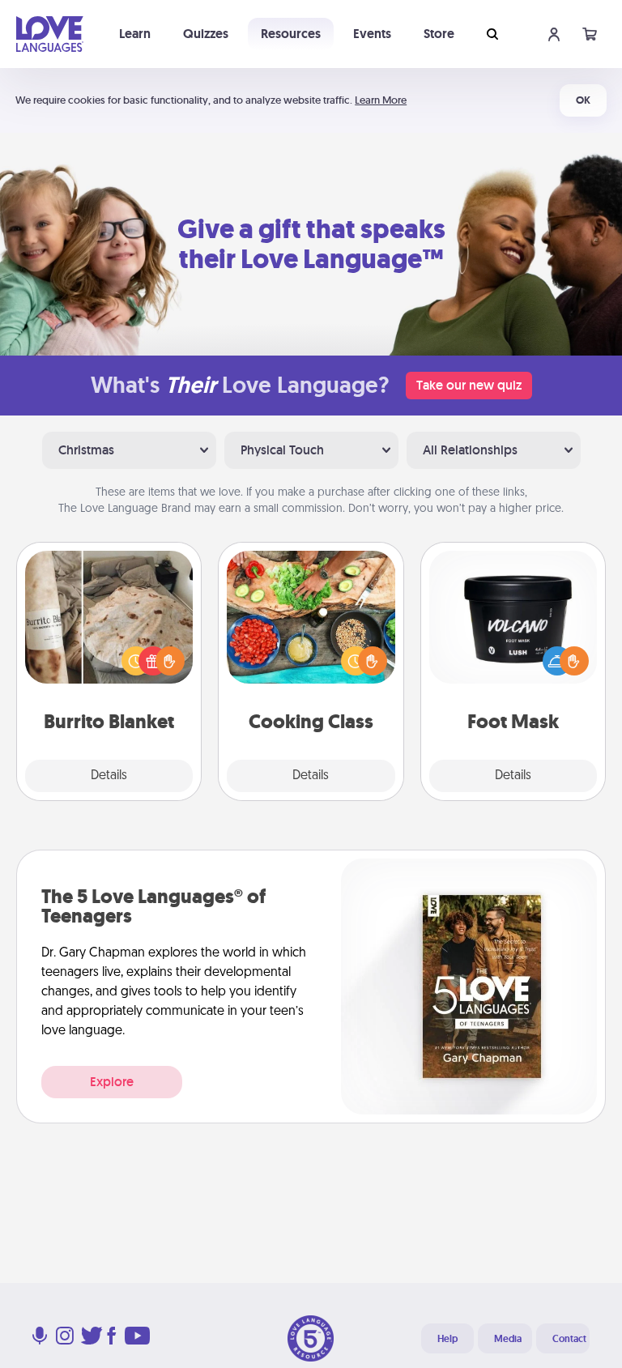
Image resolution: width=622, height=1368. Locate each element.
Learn (135, 33)
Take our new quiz (469, 385)
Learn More (381, 100)
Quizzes (205, 33)
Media (508, 1338)
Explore (112, 1081)
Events (372, 33)
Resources (291, 33)
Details (109, 775)
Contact (569, 1338)
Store (439, 33)
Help (447, 1338)
